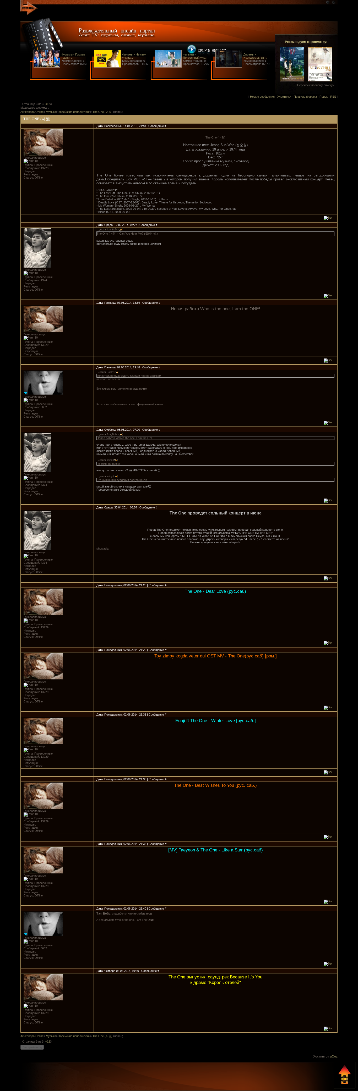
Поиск (323, 96)
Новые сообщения (262, 96)
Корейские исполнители (74, 111)
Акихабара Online (32, 111)
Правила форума (305, 96)
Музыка (51, 111)
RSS (333, 96)
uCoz (334, 1056)
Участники (284, 96)
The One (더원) (102, 111)
